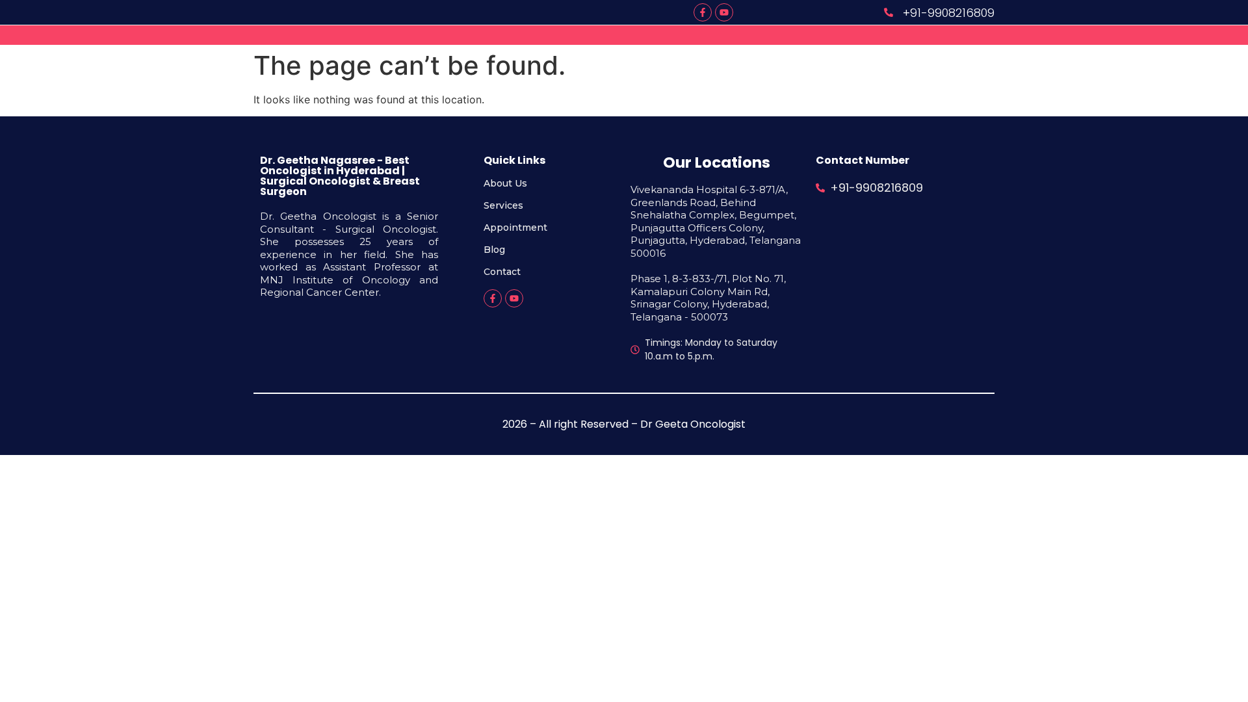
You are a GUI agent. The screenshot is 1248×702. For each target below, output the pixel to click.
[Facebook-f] (703, 12)
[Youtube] (724, 12)
